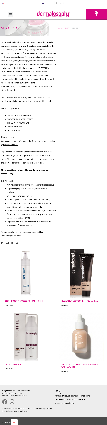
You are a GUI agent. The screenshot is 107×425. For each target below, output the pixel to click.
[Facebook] (4, 401)
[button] (10, 14)
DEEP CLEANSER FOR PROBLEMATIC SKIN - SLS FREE (24, 301)
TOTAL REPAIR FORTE (13, 364)
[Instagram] (12, 401)
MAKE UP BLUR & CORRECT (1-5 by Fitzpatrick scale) (80, 301)
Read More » (9, 305)
